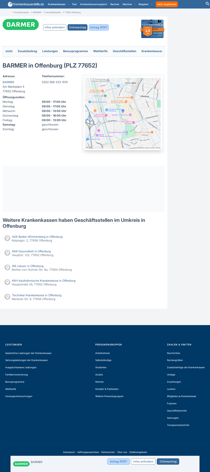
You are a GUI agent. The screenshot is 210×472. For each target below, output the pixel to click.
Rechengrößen (175, 360)
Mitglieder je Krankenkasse (181, 396)
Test (74, 4)
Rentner (99, 381)
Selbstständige (103, 360)
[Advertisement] (84, 189)
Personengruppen (108, 344)
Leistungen (13, 344)
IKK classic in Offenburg (27, 266)
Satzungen (173, 417)
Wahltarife (10, 389)
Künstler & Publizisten (106, 389)
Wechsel (127, 4)
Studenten (100, 367)
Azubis (99, 374)
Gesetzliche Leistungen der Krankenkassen (28, 353)
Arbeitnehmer (102, 353)
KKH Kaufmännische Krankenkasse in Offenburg (43, 280)
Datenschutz (108, 452)
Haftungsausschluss (88, 452)
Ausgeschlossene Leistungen (20, 367)
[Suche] (207, 4)
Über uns (122, 452)
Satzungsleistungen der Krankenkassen (26, 360)
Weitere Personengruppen (109, 396)
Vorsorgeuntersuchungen (18, 396)
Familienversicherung (16, 374)
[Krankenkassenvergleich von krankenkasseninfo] (25, 4)
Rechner (114, 4)
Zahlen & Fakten (179, 344)
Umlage (171, 374)
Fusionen (172, 403)
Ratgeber (143, 4)
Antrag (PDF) (98, 27)
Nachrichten (173, 353)
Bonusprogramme (14, 381)
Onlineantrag (77, 27)
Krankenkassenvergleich (93, 4)
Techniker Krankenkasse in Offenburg (36, 295)
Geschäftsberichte (177, 410)
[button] (68, 4)
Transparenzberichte (178, 425)
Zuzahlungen (174, 381)
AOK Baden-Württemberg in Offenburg (37, 236)
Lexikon (171, 389)
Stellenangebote (138, 452)
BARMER (8, 82)
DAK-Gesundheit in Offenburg (31, 251)
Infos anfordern (55, 27)
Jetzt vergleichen (167, 4)
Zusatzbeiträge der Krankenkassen (186, 367)
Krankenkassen (56, 4)
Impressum (69, 452)
